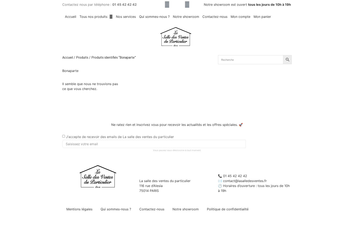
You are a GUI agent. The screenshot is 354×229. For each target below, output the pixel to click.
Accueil (70, 17)
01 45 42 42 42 (235, 176)
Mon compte (240, 17)
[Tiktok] (177, 4)
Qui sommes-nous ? (154, 17)
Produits (82, 57)
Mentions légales (79, 209)
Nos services (126, 17)
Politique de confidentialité (227, 209)
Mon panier (262, 17)
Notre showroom (186, 17)
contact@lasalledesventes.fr (245, 181)
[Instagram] (167, 4)
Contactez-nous (214, 17)
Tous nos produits (93, 17)
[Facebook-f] (187, 4)
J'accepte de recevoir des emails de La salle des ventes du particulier (120, 137)
